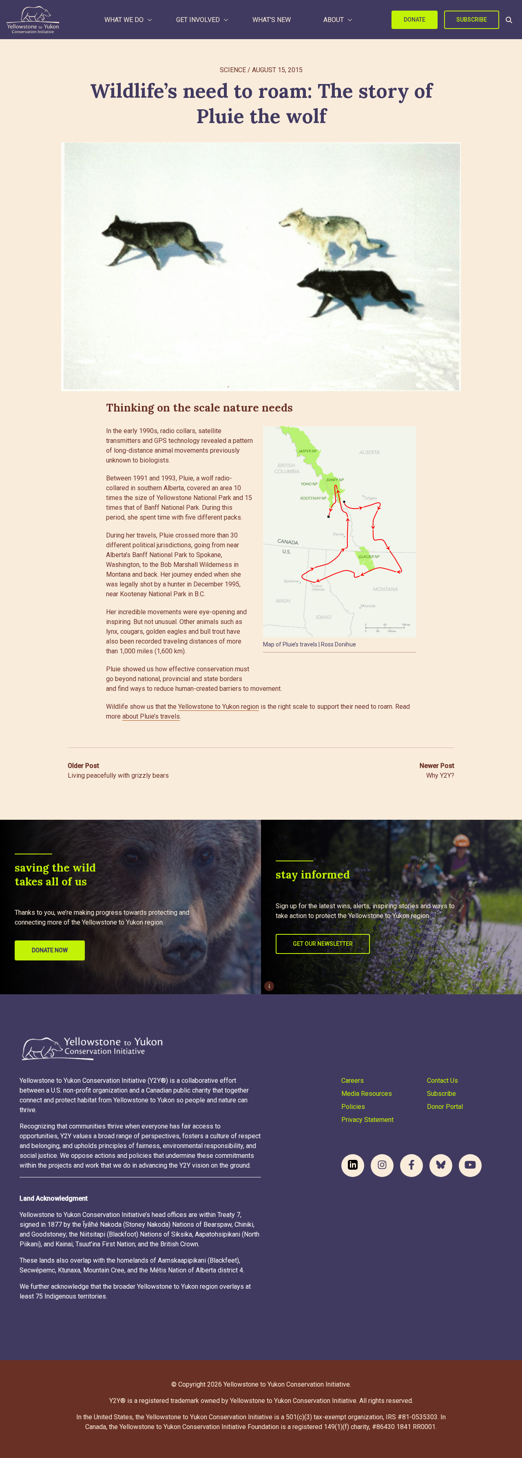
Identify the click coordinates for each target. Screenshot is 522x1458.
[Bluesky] (440, 1165)
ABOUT (333, 20)
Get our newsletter (323, 943)
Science (233, 70)
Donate (414, 19)
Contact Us (442, 1080)
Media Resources (366, 1093)
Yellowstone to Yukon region (218, 706)
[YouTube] (470, 1165)
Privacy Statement (367, 1120)
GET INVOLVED (198, 20)
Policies (353, 1107)
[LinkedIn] (352, 1165)
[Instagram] (382, 1165)
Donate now (50, 950)
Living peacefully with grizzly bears (118, 770)
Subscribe (471, 19)
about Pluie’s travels (151, 716)
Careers (352, 1080)
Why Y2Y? (437, 770)
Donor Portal (445, 1107)
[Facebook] (411, 1165)
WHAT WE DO (124, 20)
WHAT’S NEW (271, 20)
